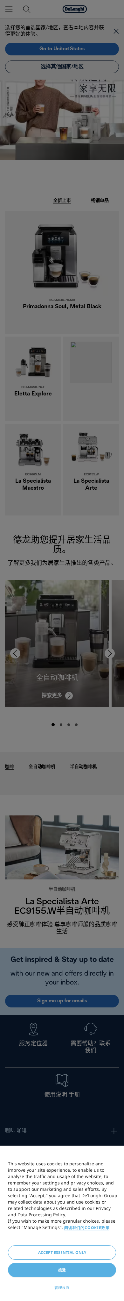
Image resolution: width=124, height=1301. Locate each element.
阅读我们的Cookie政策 (86, 1227)
